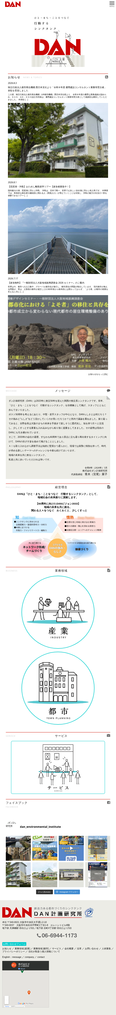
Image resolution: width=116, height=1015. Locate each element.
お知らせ (6, 948)
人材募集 (106, 948)
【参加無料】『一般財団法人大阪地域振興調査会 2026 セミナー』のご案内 (46, 282)
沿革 (79, 948)
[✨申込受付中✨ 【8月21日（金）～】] (71, 848)
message (16, 957)
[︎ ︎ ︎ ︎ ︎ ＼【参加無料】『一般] (71, 874)
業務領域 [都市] (41, 948)
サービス (56, 948)
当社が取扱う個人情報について (44, 951)
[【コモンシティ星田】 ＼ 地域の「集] (44, 874)
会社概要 (69, 948)
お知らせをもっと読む (98, 374)
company (29, 957)
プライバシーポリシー (13, 951)
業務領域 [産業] (22, 948)
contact (41, 957)
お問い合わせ (91, 948)
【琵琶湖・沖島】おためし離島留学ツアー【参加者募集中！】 (39, 186)
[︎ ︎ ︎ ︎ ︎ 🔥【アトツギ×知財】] (97, 874)
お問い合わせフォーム (14, 944)
